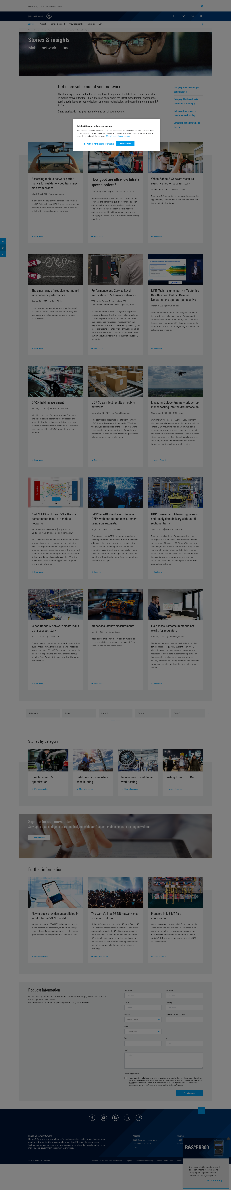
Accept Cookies (125, 143)
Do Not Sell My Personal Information (99, 144)
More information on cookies (118, 136)
